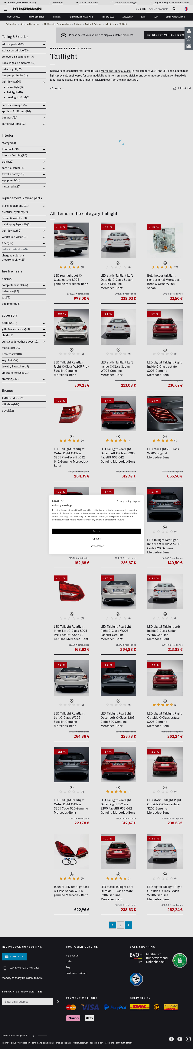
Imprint (137, 501)
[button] (58, 501)
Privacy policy (123, 501)
